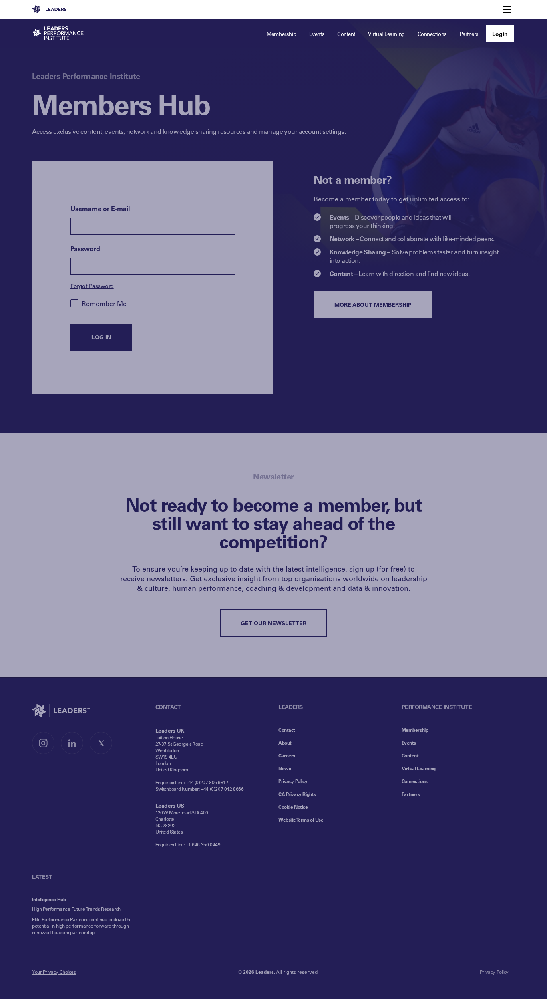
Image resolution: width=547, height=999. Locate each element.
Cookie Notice (293, 807)
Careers (286, 755)
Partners (411, 794)
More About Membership (373, 304)
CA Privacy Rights (297, 794)
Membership (415, 730)
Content (410, 755)
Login (500, 34)
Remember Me (104, 303)
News (284, 768)
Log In (101, 337)
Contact (286, 730)
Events (409, 742)
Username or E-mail (100, 208)
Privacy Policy (292, 781)
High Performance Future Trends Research (76, 909)
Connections (415, 781)
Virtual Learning (419, 768)
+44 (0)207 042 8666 (222, 789)
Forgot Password (92, 286)
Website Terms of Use (301, 819)
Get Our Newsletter (273, 623)
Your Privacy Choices (54, 972)
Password (85, 248)
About (285, 742)
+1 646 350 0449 (203, 844)
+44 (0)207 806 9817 (207, 782)
